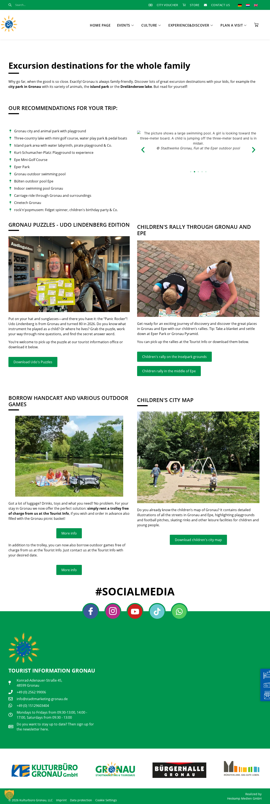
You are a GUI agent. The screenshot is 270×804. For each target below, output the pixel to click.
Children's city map (165, 399)
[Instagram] (112, 611)
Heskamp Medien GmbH (244, 798)
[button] (143, 149)
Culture (149, 25)
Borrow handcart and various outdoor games (68, 401)
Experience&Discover (188, 25)
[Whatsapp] (179, 611)
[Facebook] (90, 611)
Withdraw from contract (27, 792)
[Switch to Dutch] (248, 5)
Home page (100, 25)
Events (123, 25)
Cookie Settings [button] (106, 800)
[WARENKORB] (256, 23)
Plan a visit (231, 25)
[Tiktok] (157, 611)
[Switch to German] (240, 5)
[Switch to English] (256, 5)
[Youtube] (135, 611)
